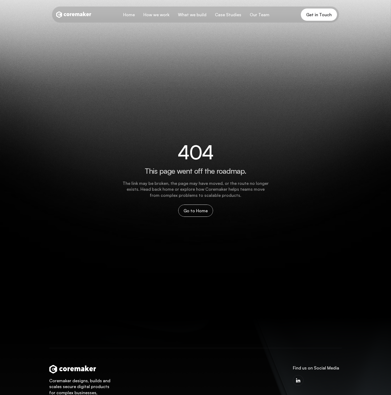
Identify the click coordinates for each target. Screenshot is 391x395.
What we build (192, 14)
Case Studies (228, 14)
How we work (156, 14)
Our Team (259, 14)
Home (129, 14)
